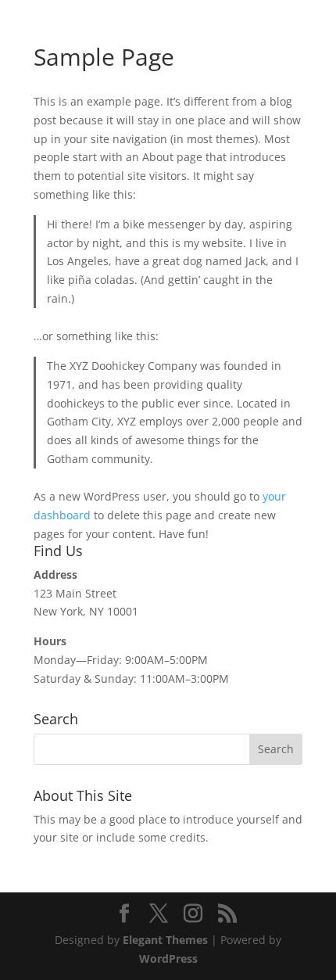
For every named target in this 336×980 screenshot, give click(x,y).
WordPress (168, 958)
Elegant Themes (165, 939)
